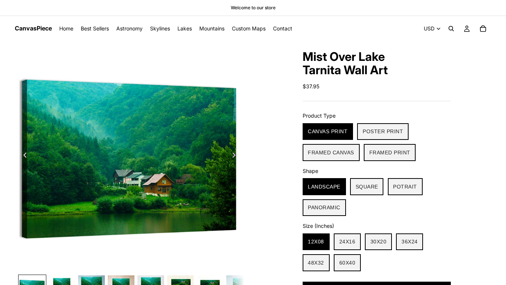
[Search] (451, 28)
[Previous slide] (23, 156)
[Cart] (483, 28)
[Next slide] (236, 156)
